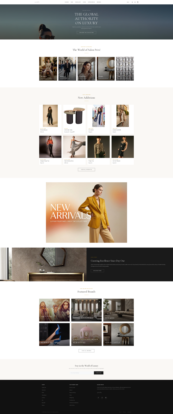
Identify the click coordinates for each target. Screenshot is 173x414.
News (43, 405)
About (70, 390)
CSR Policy (72, 405)
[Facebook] (98, 398)
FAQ (70, 395)
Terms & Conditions (73, 402)
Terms (120, 412)
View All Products (86, 169)
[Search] (132, 2)
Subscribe (98, 372)
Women (67, 2)
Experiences (91, 2)
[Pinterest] (106, 398)
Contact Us (72, 400)
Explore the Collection (86, 32)
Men (72, 2)
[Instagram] (102, 398)
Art (42, 400)
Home (84, 2)
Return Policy (72, 392)
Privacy (124, 412)
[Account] (135, 2)
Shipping (71, 397)
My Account (72, 387)
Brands (99, 2)
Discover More (97, 270)
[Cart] (137, 2)
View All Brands (86, 350)
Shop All (44, 387)
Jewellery (78, 2)
